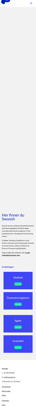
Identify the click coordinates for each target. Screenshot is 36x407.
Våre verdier (6, 391)
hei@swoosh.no (9, 377)
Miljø (4, 395)
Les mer (18, 284)
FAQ (3, 405)
